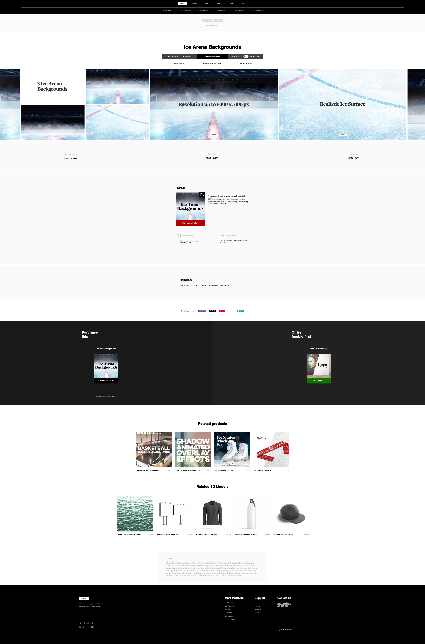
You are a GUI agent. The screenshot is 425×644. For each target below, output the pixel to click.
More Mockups (234, 597)
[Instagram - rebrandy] (80, 627)
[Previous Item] (4, 104)
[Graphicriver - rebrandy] (88, 623)
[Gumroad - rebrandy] (84, 623)
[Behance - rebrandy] (84, 627)
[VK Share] (233, 311)
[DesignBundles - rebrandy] (92, 623)
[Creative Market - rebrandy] (80, 623)
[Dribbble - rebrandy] (88, 627)
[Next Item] (421, 104)
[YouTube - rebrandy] (92, 627)
